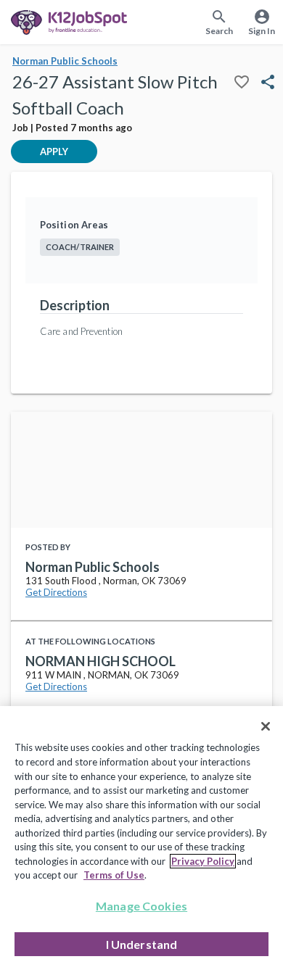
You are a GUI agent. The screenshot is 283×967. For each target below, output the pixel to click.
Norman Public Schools (65, 61)
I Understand (142, 944)
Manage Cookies (141, 906)
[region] (141, 836)
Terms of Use (113, 875)
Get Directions (56, 592)
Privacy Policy (202, 861)
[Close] (266, 726)
